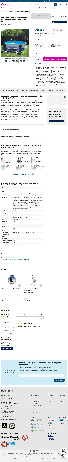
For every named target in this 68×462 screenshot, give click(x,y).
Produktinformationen (32, 90)
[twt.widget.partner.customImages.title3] (62, 423)
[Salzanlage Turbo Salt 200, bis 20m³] (12, 280)
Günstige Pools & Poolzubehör (56, 121)
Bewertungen (59, 90)
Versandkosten (32, 453)
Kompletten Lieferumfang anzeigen (22, 174)
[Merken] (19, 285)
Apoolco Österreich (5, 415)
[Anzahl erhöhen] (41, 59)
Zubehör (51, 90)
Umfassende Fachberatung (56, 103)
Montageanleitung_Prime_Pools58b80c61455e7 (16, 257)
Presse (62, 401)
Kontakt (29, 151)
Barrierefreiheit (36, 410)
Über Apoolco (53, 399)
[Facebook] (31, 451)
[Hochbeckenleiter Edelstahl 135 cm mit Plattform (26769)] (33, 280)
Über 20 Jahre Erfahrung (55, 99)
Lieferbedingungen (37, 405)
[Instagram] (34, 451)
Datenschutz (35, 409)
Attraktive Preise (53, 101)
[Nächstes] (27, 61)
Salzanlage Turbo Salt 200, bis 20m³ (10, 288)
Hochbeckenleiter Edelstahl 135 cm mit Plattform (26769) (33, 289)
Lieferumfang (20, 90)
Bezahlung (35, 403)
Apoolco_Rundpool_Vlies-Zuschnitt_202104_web (16, 259)
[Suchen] (55, 4)
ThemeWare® (52, 458)
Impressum (35, 412)
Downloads (43, 90)
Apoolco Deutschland (6, 416)
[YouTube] (37, 451)
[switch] (63, 457)
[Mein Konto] (61, 4)
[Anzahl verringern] (36, 59)
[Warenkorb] (66, 4)
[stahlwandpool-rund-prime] (15, 43)
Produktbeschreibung (8, 90)
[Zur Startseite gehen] (7, 4)
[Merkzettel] (63, 4)
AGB (34, 407)
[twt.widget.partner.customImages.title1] (62, 420)
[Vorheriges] (3, 61)
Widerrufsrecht (36, 401)
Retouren (35, 399)
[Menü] (66, 449)
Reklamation (35, 398)
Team (51, 401)
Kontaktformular (12, 419)
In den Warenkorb (61, 59)
